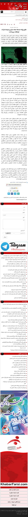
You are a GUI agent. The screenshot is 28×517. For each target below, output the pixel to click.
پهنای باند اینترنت (19, 182)
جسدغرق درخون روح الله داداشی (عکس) (18, 385)
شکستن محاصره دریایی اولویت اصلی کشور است (17, 270)
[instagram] (11, 4)
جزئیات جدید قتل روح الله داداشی (20, 373)
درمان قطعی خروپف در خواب (14, 502)
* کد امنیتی (23, 230)
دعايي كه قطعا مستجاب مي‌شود (20, 371)
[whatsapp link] (18, 194)
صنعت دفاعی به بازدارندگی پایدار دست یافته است (19, 15)
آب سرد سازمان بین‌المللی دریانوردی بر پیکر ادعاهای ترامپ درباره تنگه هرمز (14, 282)
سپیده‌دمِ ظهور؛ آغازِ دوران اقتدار (20, 272)
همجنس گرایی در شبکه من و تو (20, 360)
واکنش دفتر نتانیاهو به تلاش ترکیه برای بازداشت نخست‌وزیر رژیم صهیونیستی (14, 294)
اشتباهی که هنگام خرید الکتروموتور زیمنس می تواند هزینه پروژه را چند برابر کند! (14, 309)
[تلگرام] (14, 246)
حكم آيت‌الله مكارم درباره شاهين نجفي (19, 367)
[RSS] (1, 4)
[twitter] (4, 4)
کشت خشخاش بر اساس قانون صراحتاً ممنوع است (16, 328)
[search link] (2, 12)
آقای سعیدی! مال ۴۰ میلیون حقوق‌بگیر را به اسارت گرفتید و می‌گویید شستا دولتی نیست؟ (13, 322)
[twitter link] (9, 194)
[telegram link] (15, 194)
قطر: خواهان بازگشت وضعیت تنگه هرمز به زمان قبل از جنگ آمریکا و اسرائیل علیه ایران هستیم (13, 339)
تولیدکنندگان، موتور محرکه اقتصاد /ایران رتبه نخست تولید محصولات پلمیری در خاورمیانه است (13, 333)
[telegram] (8, 4)
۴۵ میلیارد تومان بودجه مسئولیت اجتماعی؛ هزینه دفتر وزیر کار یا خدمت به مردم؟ (14, 347)
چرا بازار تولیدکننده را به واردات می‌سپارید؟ (18, 350)
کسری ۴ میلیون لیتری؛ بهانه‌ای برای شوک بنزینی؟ (17, 320)
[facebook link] (12, 194)
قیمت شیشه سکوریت (14, 493)
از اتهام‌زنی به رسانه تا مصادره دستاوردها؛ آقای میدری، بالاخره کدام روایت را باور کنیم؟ (14, 278)
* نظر (24, 217)
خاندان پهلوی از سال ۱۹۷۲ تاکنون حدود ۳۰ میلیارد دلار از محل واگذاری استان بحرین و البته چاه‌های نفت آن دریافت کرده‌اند (14, 275)
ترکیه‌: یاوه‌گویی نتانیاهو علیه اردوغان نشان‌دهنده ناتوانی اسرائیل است (14, 266)
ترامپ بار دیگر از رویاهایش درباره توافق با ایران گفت (16, 264)
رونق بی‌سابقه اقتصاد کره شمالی (20, 298)
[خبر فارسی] (14, 460)
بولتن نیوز (19, 64)
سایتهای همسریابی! (22, 369)
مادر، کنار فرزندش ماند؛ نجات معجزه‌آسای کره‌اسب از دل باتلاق (14, 326)
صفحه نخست (25, 23)
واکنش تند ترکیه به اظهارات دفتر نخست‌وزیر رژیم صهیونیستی (14, 255)
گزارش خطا (14, 188)
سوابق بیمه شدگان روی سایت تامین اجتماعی (18, 358)
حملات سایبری (12, 182)
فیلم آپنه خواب (14, 499)
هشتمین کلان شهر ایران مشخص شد (19, 356)
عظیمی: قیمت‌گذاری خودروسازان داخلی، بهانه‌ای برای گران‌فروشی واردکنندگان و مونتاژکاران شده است (14, 343)
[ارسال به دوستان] (2, 24)
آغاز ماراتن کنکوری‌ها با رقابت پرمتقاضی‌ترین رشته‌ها (16, 336)
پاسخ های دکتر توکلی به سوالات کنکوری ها (18, 387)
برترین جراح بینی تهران (14, 490)
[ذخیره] (5, 24)
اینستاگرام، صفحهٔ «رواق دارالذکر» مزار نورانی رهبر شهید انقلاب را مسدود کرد (14, 286)
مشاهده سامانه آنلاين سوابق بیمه (20, 365)
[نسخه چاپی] (1, 24)
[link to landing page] (20, 6)
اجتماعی (20, 23)
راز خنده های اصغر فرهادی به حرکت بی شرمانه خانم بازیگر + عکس (13, 377)
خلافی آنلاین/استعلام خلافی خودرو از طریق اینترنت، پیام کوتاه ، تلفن (14, 382)
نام (24, 207)
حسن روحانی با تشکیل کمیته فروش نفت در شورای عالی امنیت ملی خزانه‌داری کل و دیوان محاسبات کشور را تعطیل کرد (13, 313)
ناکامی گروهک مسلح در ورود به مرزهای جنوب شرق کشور (15, 292)
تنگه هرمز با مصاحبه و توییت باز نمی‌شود (18, 289)
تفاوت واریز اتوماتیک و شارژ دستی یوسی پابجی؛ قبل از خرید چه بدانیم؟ (14, 305)
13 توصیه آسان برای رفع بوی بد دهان (19, 362)
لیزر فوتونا (14, 505)
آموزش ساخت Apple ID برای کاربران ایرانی (18, 375)
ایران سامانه (19, 513)
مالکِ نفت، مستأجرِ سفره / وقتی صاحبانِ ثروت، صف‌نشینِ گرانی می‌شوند (14, 316)
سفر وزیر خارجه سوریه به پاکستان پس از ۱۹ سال (17, 330)
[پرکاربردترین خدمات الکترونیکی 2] (14, 412)
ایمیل (24, 212)
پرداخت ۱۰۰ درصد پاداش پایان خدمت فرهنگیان (17, 379)
